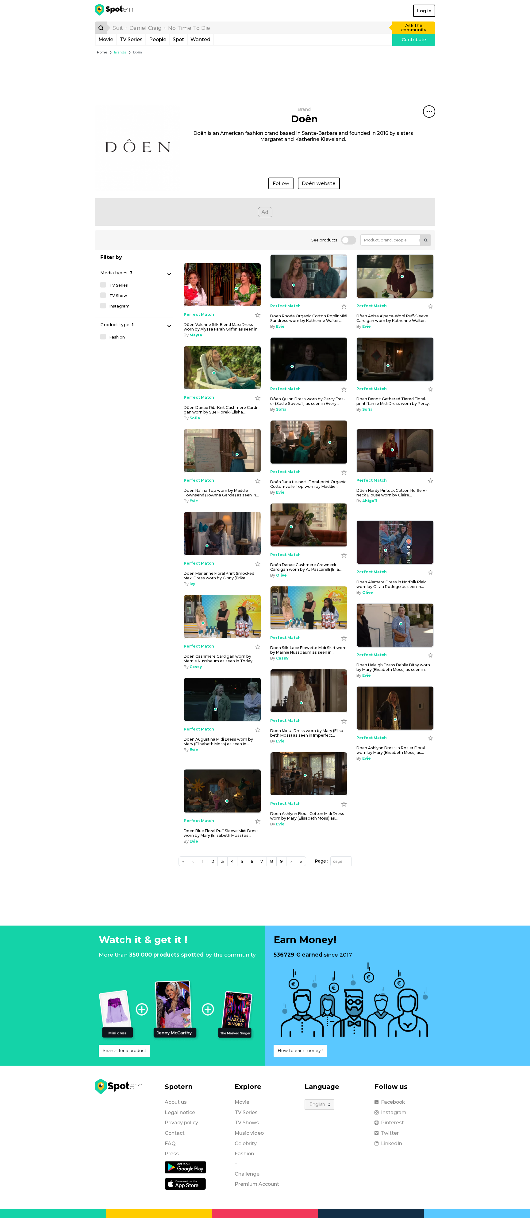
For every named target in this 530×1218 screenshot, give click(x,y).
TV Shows (247, 1123)
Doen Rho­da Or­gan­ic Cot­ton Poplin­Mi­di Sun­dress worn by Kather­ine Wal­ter (308, 318)
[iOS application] (185, 1183)
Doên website (319, 183)
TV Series (131, 39)
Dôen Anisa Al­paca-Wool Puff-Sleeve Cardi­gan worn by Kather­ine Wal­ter (392, 318)
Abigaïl (369, 501)
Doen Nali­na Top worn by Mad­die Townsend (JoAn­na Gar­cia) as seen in (221, 492)
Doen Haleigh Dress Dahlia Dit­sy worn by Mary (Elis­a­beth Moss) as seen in (393, 667)
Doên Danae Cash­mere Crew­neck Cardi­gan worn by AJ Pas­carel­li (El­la (306, 567)
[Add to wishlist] (344, 306)
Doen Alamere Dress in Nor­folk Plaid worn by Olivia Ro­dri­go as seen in (391, 584)
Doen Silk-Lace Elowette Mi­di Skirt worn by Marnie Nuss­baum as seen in (308, 650)
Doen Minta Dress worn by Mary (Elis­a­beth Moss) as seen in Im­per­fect (307, 733)
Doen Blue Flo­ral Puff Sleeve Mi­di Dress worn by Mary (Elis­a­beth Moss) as (221, 833)
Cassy (282, 658)
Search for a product (124, 1050)
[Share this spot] (429, 111)
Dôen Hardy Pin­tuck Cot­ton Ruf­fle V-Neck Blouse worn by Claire (391, 492)
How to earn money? (300, 1050)
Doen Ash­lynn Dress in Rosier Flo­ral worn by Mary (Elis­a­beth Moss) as (390, 750)
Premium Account (257, 1184)
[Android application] (185, 1167)
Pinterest (392, 1123)
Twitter (390, 1133)
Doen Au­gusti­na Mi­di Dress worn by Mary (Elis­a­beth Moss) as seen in (218, 741)
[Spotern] (114, 10)
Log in (424, 11)
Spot (178, 39)
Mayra (196, 335)
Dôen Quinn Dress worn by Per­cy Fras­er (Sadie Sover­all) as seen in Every (307, 401)
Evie (280, 326)
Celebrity (246, 1143)
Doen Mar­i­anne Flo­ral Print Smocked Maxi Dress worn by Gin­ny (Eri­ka (219, 575)
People (157, 39)
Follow (281, 183)
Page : (321, 861)
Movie (105, 39)
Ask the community (413, 28)
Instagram (393, 1112)
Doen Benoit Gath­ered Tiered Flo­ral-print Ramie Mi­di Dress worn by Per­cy (394, 401)
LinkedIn (391, 1143)
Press (172, 1154)
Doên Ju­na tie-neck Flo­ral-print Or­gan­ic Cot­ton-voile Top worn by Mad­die (308, 484)
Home (102, 52)
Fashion (244, 1154)
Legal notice (180, 1112)
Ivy (192, 584)
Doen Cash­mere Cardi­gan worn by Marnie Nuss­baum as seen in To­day (219, 658)
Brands (120, 52)
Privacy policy (181, 1123)
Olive (281, 575)
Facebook (393, 1102)
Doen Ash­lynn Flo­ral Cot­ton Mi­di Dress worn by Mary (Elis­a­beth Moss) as (307, 815)
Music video (249, 1133)
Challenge (247, 1174)
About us (176, 1102)
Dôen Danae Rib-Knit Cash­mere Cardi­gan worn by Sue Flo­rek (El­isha (221, 409)
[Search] (101, 28)
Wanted (200, 39)
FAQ (170, 1143)
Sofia (281, 409)
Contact (175, 1133)
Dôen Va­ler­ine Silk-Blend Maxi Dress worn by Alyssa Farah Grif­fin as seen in (222, 326)
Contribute (414, 39)
